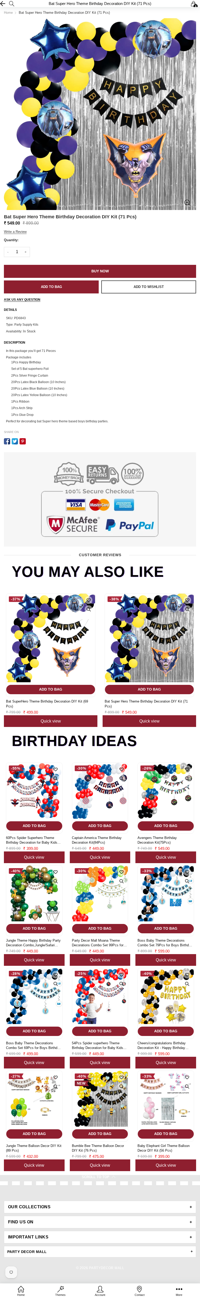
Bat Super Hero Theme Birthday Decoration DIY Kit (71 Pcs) (146, 703)
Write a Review (15, 232)
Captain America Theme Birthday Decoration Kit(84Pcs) (97, 840)
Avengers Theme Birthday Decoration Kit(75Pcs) (157, 840)
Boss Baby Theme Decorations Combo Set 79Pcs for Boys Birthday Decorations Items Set (165, 943)
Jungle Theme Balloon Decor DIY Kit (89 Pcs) (33, 1148)
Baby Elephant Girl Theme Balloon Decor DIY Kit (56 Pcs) (164, 1148)
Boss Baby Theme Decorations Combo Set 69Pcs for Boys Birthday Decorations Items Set (33, 1045)
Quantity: (11, 240)
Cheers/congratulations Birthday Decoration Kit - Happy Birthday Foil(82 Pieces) (162, 1045)
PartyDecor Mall (106, 1268)
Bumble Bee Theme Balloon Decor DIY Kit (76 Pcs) (98, 1148)
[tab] (100, 1207)
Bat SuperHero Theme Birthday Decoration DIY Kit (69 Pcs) (47, 703)
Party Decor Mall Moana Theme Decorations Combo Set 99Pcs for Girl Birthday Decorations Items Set (99, 943)
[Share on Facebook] (7, 441)
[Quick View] (88, 609)
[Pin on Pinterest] (23, 441)
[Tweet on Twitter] (15, 441)
